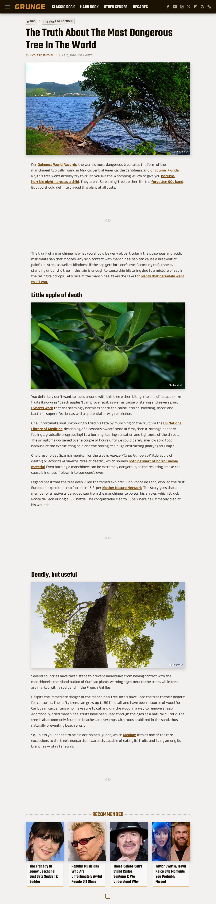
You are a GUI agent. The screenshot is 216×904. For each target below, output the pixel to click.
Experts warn (42, 408)
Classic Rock (63, 6)
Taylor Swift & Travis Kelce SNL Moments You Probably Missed (170, 874)
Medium (129, 735)
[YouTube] (175, 6)
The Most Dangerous (58, 21)
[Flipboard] (195, 6)
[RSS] (209, 6)
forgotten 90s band (167, 181)
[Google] (202, 6)
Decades (140, 6)
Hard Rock (89, 6)
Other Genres (115, 6)
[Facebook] (168, 6)
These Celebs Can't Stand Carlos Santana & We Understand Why (127, 874)
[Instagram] (182, 6)
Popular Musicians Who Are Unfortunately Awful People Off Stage (87, 874)
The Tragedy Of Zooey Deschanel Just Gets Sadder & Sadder (44, 874)
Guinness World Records (57, 164)
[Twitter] (188, 6)
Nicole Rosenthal (42, 55)
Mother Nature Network (122, 488)
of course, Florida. (165, 170)
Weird (31, 21)
